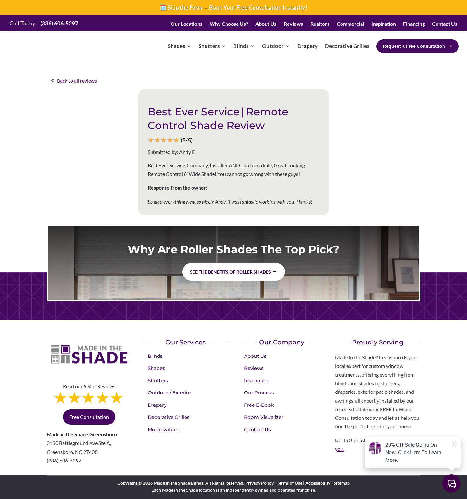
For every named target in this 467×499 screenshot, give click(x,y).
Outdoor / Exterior (169, 393)
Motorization (163, 429)
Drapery (157, 405)
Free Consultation (89, 417)
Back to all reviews (77, 81)
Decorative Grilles (169, 417)
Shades (156, 368)
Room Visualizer (263, 417)
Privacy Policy (259, 483)
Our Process (259, 393)
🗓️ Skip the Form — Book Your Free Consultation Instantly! (233, 7)
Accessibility (317, 483)
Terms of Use (289, 483)
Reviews (254, 368)
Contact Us (257, 429)
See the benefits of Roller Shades (230, 271)
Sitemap (342, 483)
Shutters (158, 381)
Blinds (155, 356)
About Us (255, 356)
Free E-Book (259, 405)
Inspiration (257, 381)
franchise (305, 490)
